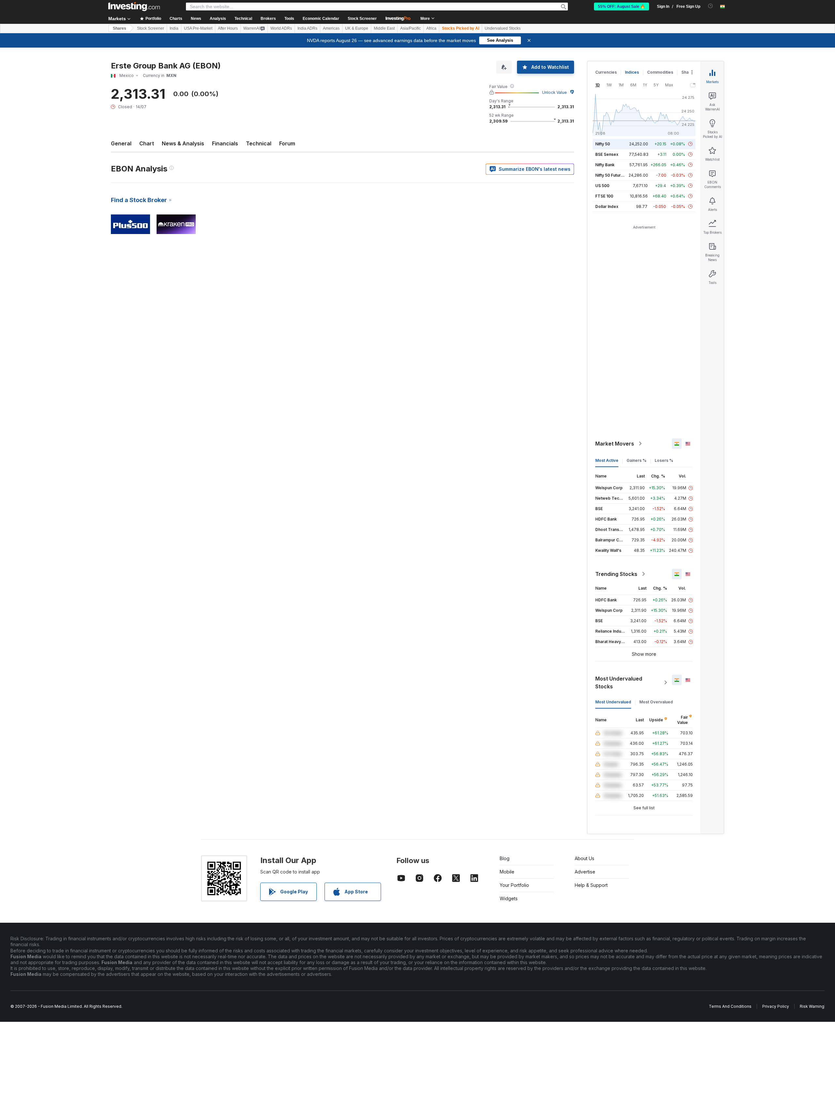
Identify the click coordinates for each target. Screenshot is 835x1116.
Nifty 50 (602, 143)
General (121, 143)
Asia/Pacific (410, 28)
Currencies (606, 72)
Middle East (384, 28)
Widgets (509, 898)
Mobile (507, 871)
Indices (632, 72)
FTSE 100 (604, 196)
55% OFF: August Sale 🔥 (621, 6)
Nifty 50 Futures (610, 175)
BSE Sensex (606, 154)
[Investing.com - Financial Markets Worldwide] (134, 6)
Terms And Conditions (730, 1006)
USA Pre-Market (198, 28)
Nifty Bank (605, 164)
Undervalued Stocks (503, 28)
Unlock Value (554, 92)
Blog (504, 858)
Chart (146, 143)
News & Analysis (183, 143)
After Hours (228, 28)
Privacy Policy (775, 1006)
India (174, 28)
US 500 (602, 185)
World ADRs (281, 28)
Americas (331, 28)
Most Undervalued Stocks (618, 682)
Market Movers (614, 443)
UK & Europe (356, 28)
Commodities (660, 72)
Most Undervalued (613, 701)
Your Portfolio (514, 885)
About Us (584, 858)
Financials (225, 143)
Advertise (585, 871)
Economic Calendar (321, 18)
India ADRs (307, 28)
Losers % (664, 460)
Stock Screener (362, 18)
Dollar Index (606, 206)
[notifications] (710, 6)
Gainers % (636, 460)
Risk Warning (812, 1006)
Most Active (606, 460)
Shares (119, 28)
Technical (258, 143)
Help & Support (591, 885)
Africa (431, 28)
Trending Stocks (616, 574)
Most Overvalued (656, 701)
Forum (287, 143)
